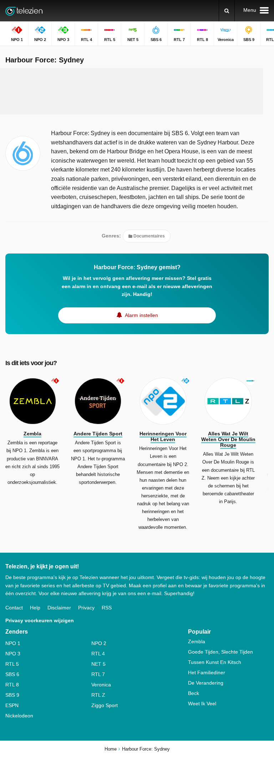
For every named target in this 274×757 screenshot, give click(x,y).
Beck (193, 693)
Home (111, 749)
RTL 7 (98, 674)
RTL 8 (12, 684)
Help (35, 607)
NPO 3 (12, 653)
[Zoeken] (227, 10)
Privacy (86, 607)
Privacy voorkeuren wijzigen (39, 620)
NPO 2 (98, 643)
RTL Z (98, 695)
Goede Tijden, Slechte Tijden (220, 652)
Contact (14, 607)
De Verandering (205, 683)
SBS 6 (12, 674)
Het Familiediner (206, 672)
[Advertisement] (137, 91)
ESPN (12, 705)
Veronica (101, 684)
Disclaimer (59, 607)
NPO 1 (12, 643)
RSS (107, 607)
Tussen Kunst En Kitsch (214, 662)
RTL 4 (98, 653)
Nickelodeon (19, 715)
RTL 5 (12, 664)
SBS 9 (12, 695)
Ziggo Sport (104, 705)
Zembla (196, 641)
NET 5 (98, 664)
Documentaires (148, 236)
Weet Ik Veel (202, 703)
